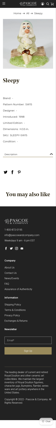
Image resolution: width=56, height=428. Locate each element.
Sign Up (28, 350)
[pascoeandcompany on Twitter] (11, 249)
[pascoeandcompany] (28, 4)
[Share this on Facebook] (12, 172)
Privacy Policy (12, 315)
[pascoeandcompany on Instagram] (16, 249)
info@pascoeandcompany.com (22, 235)
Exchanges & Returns (16, 320)
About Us (9, 267)
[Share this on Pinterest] (19, 172)
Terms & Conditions (15, 310)
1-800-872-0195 (13, 229)
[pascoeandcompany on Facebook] (6, 249)
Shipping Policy (13, 304)
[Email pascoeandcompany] (21, 249)
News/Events (12, 278)
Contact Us (11, 272)
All (27, 13)
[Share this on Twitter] (5, 172)
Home (17, 13)
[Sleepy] (28, 44)
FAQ (7, 283)
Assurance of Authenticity (18, 289)
